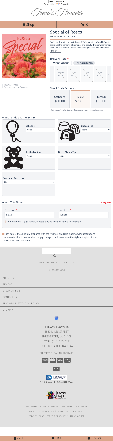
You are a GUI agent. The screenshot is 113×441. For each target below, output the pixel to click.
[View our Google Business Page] (56, 319)
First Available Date (84, 63)
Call (19, 438)
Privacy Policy (37, 416)
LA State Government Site (71, 411)
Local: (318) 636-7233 (56, 341)
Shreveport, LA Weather (41, 411)
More (54, 51)
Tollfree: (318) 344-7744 (57, 346)
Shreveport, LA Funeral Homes (41, 406)
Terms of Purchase (57, 416)
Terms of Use (77, 416)
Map (57, 438)
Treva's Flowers (56, 13)
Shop (30, 24)
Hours (95, 438)
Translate (65, 4)
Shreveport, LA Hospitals (74, 406)
